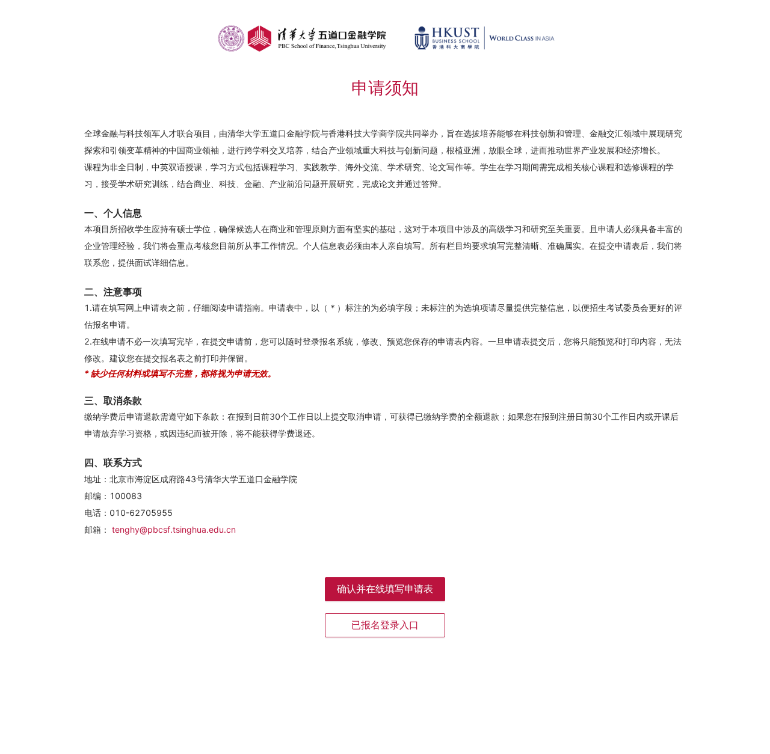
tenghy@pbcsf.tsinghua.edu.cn (174, 529)
